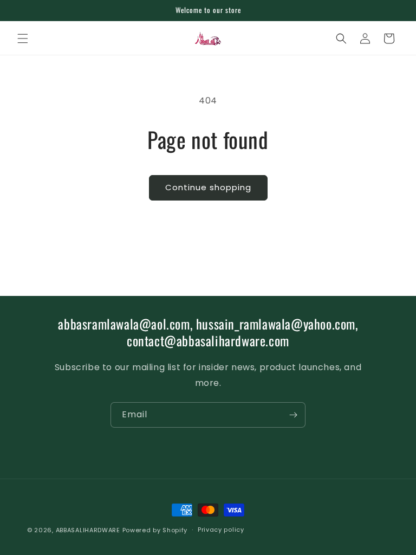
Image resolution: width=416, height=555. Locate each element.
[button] (23, 38)
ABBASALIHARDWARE (88, 530)
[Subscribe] (293, 415)
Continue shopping (208, 187)
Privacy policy (221, 529)
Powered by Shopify (155, 530)
